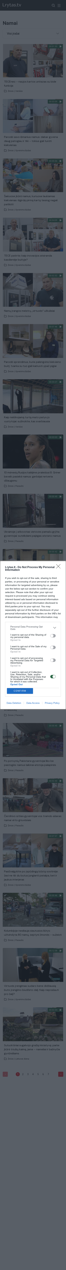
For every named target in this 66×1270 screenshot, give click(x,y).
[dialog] (33, 635)
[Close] (59, 567)
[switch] (53, 635)
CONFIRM (20, 691)
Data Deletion (14, 703)
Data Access (33, 703)
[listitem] (33, 627)
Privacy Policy (52, 703)
